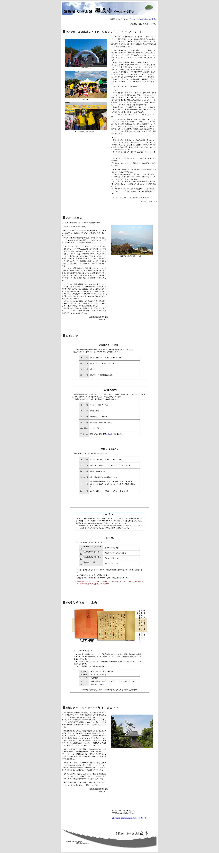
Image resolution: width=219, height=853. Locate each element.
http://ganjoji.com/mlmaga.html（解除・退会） (131, 818)
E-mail (110, 434)
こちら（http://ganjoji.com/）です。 (143, 19)
